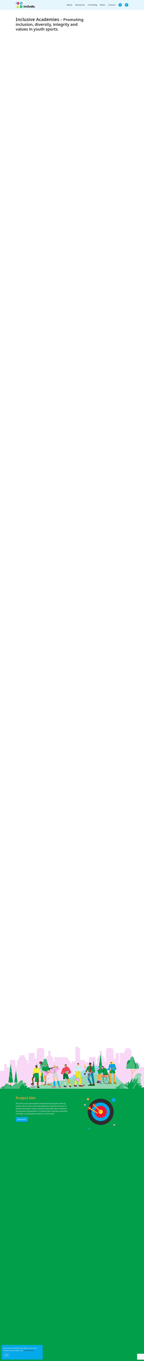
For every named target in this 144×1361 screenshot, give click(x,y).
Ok (6, 1355)
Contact (111, 5)
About (69, 5)
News (102, 5)
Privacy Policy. (29, 1350)
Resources (80, 5)
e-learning (92, 5)
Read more (22, 1119)
